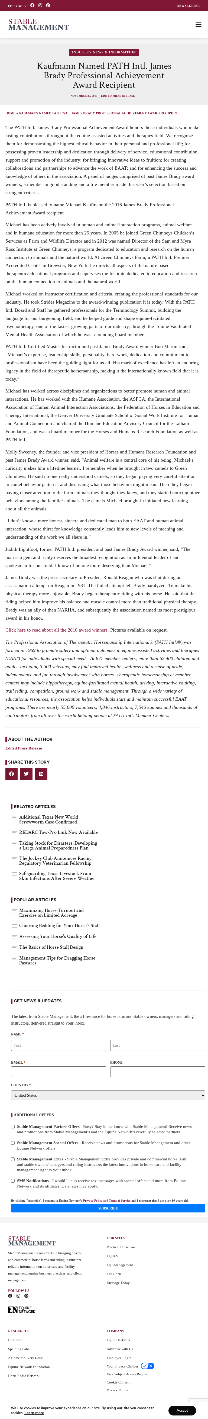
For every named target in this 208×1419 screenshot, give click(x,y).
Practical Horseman (121, 1247)
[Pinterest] (48, 5)
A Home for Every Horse (25, 1358)
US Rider (14, 1340)
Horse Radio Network (24, 1376)
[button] (11, 774)
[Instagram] (40, 5)
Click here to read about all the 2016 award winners (56, 630)
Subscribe (108, 1208)
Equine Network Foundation (29, 1367)
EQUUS (112, 1256)
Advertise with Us (120, 1349)
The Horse (114, 1274)
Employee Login (119, 1358)
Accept (182, 1410)
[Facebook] (32, 5)
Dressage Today (118, 1283)
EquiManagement (120, 1265)
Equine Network (119, 1340)
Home (10, 113)
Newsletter (188, 5)
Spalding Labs (18, 1349)
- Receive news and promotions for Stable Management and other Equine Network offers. (103, 1145)
